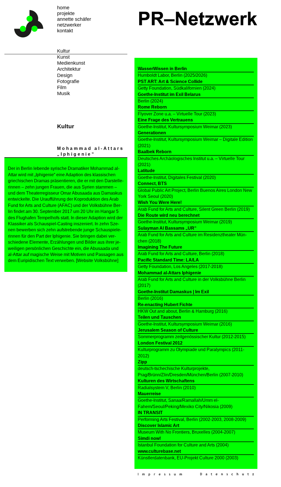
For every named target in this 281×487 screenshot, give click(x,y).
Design (64, 75)
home (63, 7)
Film (61, 87)
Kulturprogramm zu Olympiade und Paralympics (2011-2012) (191, 349)
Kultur (63, 51)
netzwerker (69, 25)
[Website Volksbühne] (97, 260)
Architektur (69, 69)
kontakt (65, 30)
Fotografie (68, 81)
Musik (63, 93)
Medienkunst (71, 63)
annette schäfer (74, 19)
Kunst (63, 57)
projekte (66, 13)
